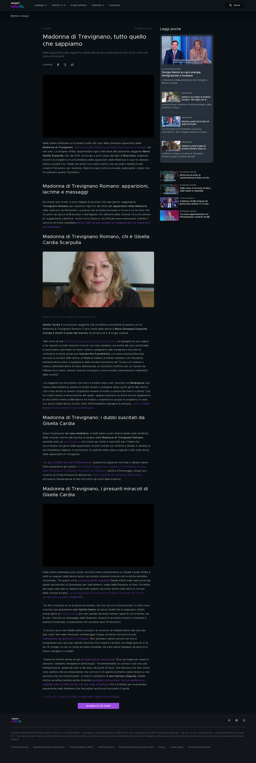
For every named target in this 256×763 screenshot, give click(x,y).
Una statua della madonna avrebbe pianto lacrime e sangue (110, 147)
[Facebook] (229, 720)
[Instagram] (236, 720)
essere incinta (70, 614)
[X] (244, 720)
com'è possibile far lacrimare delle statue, (117, 475)
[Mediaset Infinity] (17, 5)
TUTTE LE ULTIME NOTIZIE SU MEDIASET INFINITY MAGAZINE (82, 697)
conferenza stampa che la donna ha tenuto (90, 341)
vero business (72, 442)
